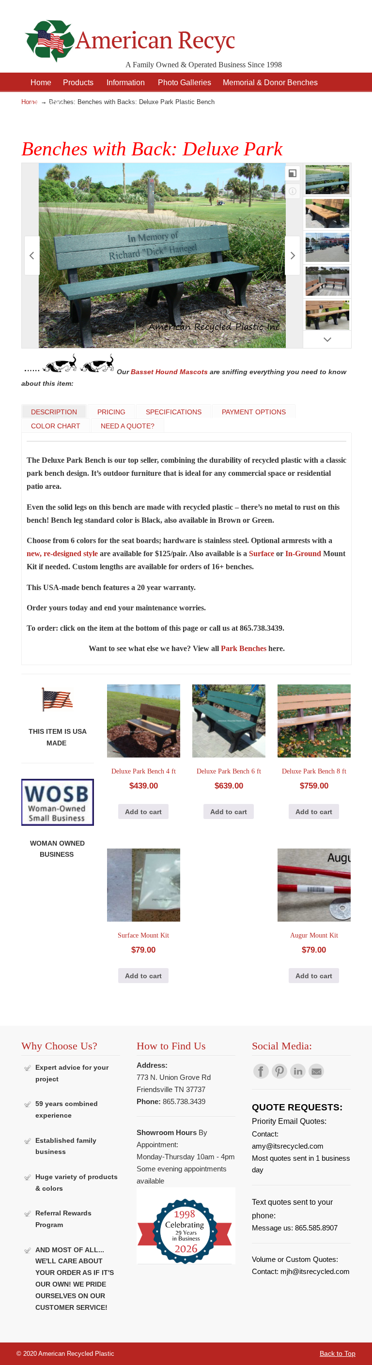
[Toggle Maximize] (292, 173)
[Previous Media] (32, 255)
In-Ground (303, 553)
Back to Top (338, 1353)
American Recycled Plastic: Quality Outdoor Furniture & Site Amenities (127, 33)
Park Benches (243, 648)
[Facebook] (261, 1076)
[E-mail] (316, 1076)
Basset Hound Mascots (169, 372)
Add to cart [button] (143, 812)
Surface (261, 553)
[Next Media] (292, 255)
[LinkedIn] (298, 1076)
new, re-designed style (62, 553)
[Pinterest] (279, 1076)
